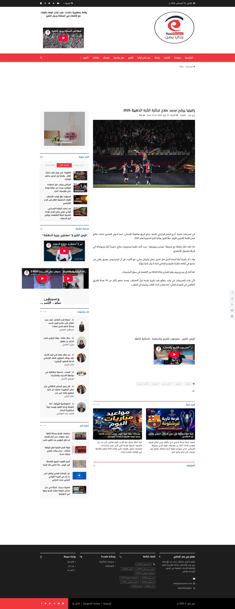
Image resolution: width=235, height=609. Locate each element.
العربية (67, 3)
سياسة (177, 57)
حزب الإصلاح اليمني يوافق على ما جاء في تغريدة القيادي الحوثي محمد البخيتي (57, 477)
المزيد (85, 57)
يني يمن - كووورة (185, 431)
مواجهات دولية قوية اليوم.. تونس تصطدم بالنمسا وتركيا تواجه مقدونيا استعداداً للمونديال (119, 435)
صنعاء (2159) (137, 586)
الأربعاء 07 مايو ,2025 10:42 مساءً (161, 115)
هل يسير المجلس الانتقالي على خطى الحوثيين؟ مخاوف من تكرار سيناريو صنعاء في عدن (59, 390)
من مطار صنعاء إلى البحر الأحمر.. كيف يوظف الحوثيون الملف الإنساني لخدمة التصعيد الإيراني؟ (58, 358)
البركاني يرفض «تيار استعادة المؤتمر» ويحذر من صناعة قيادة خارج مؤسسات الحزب (58, 188)
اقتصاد (167, 57)
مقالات (96, 57)
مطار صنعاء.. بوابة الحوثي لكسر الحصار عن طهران (59, 339)
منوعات (106, 57)
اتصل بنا (70, 570)
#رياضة (187, 383)
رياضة (157, 57)
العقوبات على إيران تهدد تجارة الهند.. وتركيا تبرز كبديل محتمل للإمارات (58, 176)
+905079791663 (185, 588)
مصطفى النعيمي (66, 329)
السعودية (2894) (148, 582)
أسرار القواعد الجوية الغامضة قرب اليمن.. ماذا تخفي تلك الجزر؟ (56, 463)
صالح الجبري (69, 364)
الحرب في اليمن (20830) (145, 569)
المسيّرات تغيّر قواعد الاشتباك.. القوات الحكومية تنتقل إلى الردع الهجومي (57, 200)
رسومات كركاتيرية (106, 562)
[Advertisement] (117, 87)
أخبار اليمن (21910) (143, 564)
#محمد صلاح (166, 383)
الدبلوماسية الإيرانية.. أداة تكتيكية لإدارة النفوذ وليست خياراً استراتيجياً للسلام (60, 407)
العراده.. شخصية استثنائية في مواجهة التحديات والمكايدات (59, 373)
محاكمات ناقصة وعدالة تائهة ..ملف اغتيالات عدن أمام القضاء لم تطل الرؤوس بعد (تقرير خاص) (56, 437)
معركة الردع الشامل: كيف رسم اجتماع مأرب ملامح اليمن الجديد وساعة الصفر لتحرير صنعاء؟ (59, 323)
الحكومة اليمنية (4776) (129, 577)
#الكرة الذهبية (143, 383)
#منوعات (178, 383)
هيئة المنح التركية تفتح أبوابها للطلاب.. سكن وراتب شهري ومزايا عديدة (57, 451)
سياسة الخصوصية (91, 603)
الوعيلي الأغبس (67, 378)
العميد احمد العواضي (65, 413)
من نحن (71, 566)
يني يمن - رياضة (133, 431)
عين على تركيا (143, 57)
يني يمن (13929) (148, 577)
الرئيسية (189, 57)
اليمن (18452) (127, 569)
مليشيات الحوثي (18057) (145, 573)
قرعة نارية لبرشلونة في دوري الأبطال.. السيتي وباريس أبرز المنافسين (170, 435)
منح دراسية (119, 57)
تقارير (130, 57)
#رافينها (155, 383)
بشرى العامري (68, 344)
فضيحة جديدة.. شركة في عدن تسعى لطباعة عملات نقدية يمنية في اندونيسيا (56, 491)
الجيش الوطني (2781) (130, 582)
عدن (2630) (150, 586)
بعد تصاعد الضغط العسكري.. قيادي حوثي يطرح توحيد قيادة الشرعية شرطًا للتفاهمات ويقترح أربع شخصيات (58, 213)
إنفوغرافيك (109, 566)
